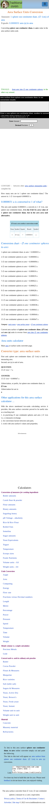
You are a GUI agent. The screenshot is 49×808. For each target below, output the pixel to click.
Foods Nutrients (10, 558)
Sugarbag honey (10, 514)
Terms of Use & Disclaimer (26, 799)
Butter (5, 662)
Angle (5, 575)
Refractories (8, 732)
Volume (6, 637)
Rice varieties (9, 679)
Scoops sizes (8, 554)
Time (5, 633)
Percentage (7, 610)
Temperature (8, 549)
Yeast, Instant (9, 706)
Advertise (7, 802)
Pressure (6, 619)
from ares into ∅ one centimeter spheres (27, 89)
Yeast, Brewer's (9, 697)
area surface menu (23, 324)
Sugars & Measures (11, 688)
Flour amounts (9, 505)
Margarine (7, 675)
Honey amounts (9, 509)
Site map (15, 802)
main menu (12, 324)
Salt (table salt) (9, 684)
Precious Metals (10, 649)
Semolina (7, 531)
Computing (7, 584)
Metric (6, 606)
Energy (6, 588)
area (7, 346)
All (17, 562)
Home (11, 4)
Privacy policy (9, 799)
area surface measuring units (36, 186)
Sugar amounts (9, 536)
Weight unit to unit (11, 715)
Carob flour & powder (12, 500)
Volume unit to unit (11, 711)
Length (6, 601)
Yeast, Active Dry (10, 693)
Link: (10, 773)
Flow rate (7, 593)
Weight (6, 641)
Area (5, 579)
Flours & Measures (11, 671)
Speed (5, 624)
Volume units (8, 562)
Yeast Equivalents (10, 540)
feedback (7, 780)
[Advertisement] (24, 59)
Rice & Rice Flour (11, 522)
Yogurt (6, 545)
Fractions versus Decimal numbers (18, 597)
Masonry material (10, 727)
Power (5, 615)
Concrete (7, 723)
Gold (5, 654)
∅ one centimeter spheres (39, 324)
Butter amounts (9, 496)
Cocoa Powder (9, 666)
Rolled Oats (8, 527)
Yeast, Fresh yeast (11, 702)
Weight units (8, 567)
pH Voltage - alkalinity (13, 518)
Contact (41, 799)
